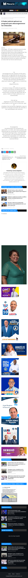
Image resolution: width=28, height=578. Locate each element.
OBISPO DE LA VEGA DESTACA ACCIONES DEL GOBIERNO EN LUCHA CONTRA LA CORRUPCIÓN (16, 477)
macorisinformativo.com (17, 576)
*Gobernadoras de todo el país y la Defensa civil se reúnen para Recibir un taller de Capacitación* (16, 464)
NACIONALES (6, 148)
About (13, 573)
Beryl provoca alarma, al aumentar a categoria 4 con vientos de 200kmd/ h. (16, 524)
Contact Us (18, 573)
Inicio (2, 17)
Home (9, 573)
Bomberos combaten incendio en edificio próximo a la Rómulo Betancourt (17, 197)
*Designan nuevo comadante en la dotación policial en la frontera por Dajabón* (16, 471)
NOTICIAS (6, 17)
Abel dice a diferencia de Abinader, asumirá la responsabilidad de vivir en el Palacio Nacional (17, 204)
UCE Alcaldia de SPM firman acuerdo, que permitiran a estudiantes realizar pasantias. (17, 518)
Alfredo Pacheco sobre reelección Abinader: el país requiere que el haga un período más (17, 191)
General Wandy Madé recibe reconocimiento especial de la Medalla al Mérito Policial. (17, 512)
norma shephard (5, 28)
